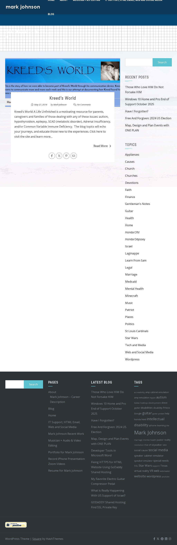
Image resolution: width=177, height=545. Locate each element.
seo (165, 444)
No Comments (84, 104)
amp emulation (142, 397)
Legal (128, 267)
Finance (130, 197)
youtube (165, 476)
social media (158, 450)
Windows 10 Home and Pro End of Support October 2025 (108, 409)
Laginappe (132, 253)
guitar (147, 413)
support (156, 466)
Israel (128, 246)
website (140, 476)
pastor (160, 439)
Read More (101, 146)
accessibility (139, 392)
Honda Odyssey (135, 239)
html (144, 419)
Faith (128, 190)
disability (157, 407)
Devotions (131, 183)
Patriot (129, 310)
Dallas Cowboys (141, 403)
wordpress (154, 476)
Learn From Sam (135, 260)
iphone (152, 425)
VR (151, 471)
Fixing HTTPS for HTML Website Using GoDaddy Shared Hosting (106, 467)
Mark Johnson (60, 104)
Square (36, 539)
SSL (136, 465)
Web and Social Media (139, 352)
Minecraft (131, 296)
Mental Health (134, 289)
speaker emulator (143, 460)
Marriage (131, 274)
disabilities (147, 407)
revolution (139, 445)
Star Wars (131, 338)
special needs (161, 460)
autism (161, 397)
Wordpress (132, 359)
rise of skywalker (153, 444)
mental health (149, 440)
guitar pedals (158, 413)
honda (137, 419)
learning (161, 425)
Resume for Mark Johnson (65, 470)
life (167, 425)
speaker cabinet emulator (149, 455)
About (52, 392)
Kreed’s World (62, 98)
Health (129, 218)
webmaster (165, 471)
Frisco (166, 407)
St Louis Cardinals (136, 331)
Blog (51, 14)
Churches (131, 176)
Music (129, 303)
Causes (129, 162)
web (156, 471)
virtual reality (141, 470)
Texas (163, 465)
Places (129, 317)
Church (129, 168)
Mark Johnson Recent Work (66, 434)
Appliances (132, 154)
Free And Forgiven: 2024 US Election (148, 118)
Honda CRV (132, 232)
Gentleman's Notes (137, 204)
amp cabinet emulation (157, 392)
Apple (153, 398)
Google (138, 413)
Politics (129, 324)
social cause (141, 450)
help (167, 413)
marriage (138, 440)
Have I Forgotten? (136, 111)
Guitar (129, 211)
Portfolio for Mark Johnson (66, 452)
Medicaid (131, 281)
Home (129, 225)
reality (167, 439)
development (154, 403)
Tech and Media (135, 345)
